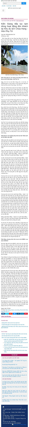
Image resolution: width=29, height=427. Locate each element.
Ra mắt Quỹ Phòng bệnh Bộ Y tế (9, 364)
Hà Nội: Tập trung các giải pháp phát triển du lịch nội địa (14, 333)
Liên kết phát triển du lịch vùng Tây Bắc (11, 335)
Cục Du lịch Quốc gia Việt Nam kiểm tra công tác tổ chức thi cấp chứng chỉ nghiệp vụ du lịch (14, 375)
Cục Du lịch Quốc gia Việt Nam (9, 20)
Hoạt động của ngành (7, 18)
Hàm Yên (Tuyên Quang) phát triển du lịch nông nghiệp (14, 337)
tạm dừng (17, 310)
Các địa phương (20, 20)
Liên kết (3, 5)
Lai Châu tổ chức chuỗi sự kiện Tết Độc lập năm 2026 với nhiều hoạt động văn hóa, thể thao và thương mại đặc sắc (14, 383)
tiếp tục (13, 310)
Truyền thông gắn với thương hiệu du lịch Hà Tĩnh (13, 324)
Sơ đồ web (9, 5)
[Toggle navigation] (3, 10)
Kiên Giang (8, 310)
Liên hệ (14, 5)
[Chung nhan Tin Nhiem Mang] (19, 424)
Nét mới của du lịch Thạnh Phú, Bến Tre (13, 345)
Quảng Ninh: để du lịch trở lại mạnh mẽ (10, 322)
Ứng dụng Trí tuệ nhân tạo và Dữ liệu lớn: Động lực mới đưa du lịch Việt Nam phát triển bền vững (14, 368)
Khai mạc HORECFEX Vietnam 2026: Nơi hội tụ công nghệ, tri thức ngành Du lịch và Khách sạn (14, 372)
